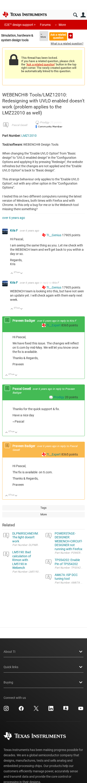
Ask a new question (70, 36)
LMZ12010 (29, 135)
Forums (45, 24)
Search (75, 15)
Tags (43, 507)
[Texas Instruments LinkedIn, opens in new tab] (51, 710)
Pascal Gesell (19, 125)
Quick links (11, 667)
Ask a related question (58, 36)
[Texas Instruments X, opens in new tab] (36, 710)
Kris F (14, 230)
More (62, 24)
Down (21, 273)
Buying (8, 682)
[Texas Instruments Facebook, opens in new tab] (21, 710)
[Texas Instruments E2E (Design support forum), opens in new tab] (65, 710)
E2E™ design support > (19, 24)
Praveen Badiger (24, 320)
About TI (9, 651)
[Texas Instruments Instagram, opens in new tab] (6, 710)
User (83, 15)
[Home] (24, 14)
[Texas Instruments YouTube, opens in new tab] (80, 710)
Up (12, 273)
